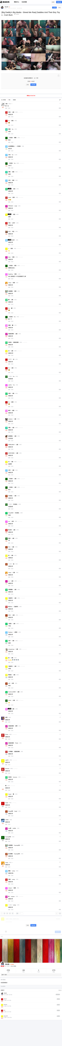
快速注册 (59, 2)
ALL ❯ (60, 990)
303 (4, 1010)
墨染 (9, 870)
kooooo (7, 768)
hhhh (9, 700)
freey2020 (10, 512)
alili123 (5, 998)
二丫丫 (9, 359)
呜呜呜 (9, 342)
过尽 (9, 640)
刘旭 (9, 112)
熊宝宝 (9, 674)
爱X (9, 240)
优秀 (6, 717)
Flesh (6, 734)
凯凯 (9, 538)
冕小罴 (9, 529)
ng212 (6, 760)
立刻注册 (33, 84)
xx (9, 581)
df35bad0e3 (11, 444)
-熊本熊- (7, 964)
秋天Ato (10, 606)
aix (9, 521)
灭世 (9, 154)
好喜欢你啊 (11, 333)
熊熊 (9, 129)
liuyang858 (8, 836)
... (14, 913)
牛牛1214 (10, 205)
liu (9, 120)
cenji (9, 197)
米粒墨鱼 (10, 589)
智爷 (9, 410)
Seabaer (10, 632)
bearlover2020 (12, 691)
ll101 (9, 615)
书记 (9, 223)
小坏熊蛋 (10, 751)
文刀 (9, 231)
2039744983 (11, 453)
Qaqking (10, 274)
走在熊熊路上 (11, 146)
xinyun (10, 888)
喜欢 (6, 108)
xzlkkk (7, 819)
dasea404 (6, 1016)
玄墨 (9, 879)
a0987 (9, 214)
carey (9, 282)
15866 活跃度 (13, 966)
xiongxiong (11, 649)
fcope (9, 794)
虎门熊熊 (10, 853)
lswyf (6, 802)
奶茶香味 (10, 436)
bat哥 (9, 828)
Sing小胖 (10, 811)
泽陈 (9, 171)
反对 (9, 108)
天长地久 (10, 495)
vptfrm (10, 385)
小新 (6, 103)
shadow (10, 419)
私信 (59, 7)
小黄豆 (9, 623)
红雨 (9, 393)
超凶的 (9, 188)
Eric (9, 547)
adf (9, 683)
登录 (53, 2)
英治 (9, 708)
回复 (60, 108)
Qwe (9, 257)
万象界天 (10, 598)
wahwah (5, 1004)
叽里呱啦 (10, 291)
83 (17, 913)
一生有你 (10, 137)
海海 (9, 325)
